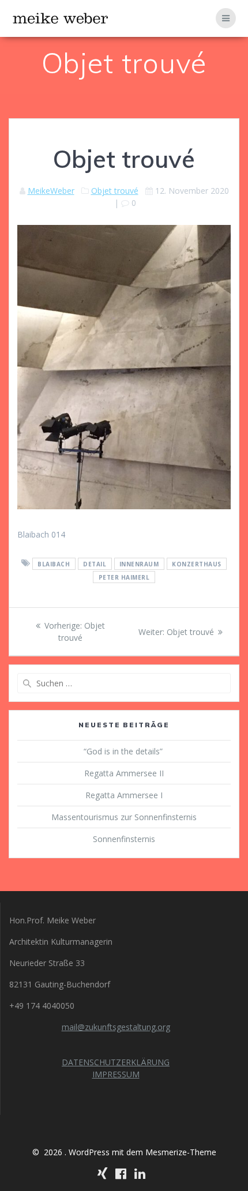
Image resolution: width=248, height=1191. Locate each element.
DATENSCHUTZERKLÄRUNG (116, 1062)
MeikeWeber (51, 190)
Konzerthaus (196, 563)
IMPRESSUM (116, 1074)
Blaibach (53, 563)
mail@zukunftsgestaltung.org (116, 1026)
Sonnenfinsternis (124, 838)
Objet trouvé (114, 190)
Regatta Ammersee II (124, 773)
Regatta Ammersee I (124, 795)
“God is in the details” (124, 751)
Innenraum (139, 563)
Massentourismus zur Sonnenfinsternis (124, 816)
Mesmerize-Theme (180, 1152)
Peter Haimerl (124, 577)
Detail (94, 563)
